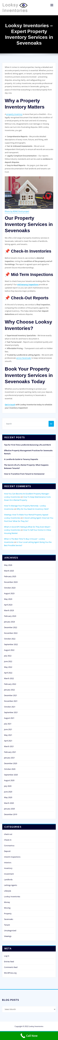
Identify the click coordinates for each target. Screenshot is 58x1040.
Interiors (7, 862)
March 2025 (9, 570)
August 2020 (9, 780)
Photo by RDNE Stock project (17, 211)
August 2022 (9, 650)
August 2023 (9, 593)
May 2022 (8, 667)
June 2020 (8, 791)
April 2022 (8, 672)
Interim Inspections (12, 857)
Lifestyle (7, 891)
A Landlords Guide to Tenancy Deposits (21, 459)
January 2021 (9, 757)
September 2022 (11, 644)
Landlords (8, 879)
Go (51, 423)
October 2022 (9, 638)
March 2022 (9, 678)
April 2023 (8, 604)
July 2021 (7, 723)
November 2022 (10, 633)
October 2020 (9, 769)
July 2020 (7, 786)
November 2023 (10, 582)
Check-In (7, 840)
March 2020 (9, 803)
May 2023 (8, 599)
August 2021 (9, 718)
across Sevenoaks (23, 358)
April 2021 (8, 740)
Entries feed (9, 961)
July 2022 (7, 655)
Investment (9, 874)
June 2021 (8, 729)
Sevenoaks (8, 919)
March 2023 (9, 610)
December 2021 (10, 695)
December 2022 (10, 627)
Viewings (7, 936)
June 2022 (8, 661)
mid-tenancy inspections (27, 284)
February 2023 (10, 616)
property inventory (14, 114)
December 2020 (10, 763)
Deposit (7, 851)
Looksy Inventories (12, 896)
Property (8, 913)
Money (7, 902)
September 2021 (11, 712)
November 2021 (10, 701)
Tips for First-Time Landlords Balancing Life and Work (27, 445)
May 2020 (8, 797)
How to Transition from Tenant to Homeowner (24, 474)
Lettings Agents (10, 885)
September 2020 (11, 774)
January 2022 (9, 689)
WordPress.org (10, 973)
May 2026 (8, 565)
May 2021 (8, 735)
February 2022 (10, 684)
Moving (7, 908)
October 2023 (9, 587)
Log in (6, 956)
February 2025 (10, 576)
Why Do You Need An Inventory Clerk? (33, 509)
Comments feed (10, 967)
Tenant (7, 925)
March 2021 (9, 746)
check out (8, 834)
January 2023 (9, 621)
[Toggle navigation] (52, 5)
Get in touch (10, 404)
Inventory (8, 868)
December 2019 (10, 814)
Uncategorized (10, 930)
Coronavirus (9, 845)
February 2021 (10, 752)
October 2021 (9, 706)
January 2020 (9, 808)
